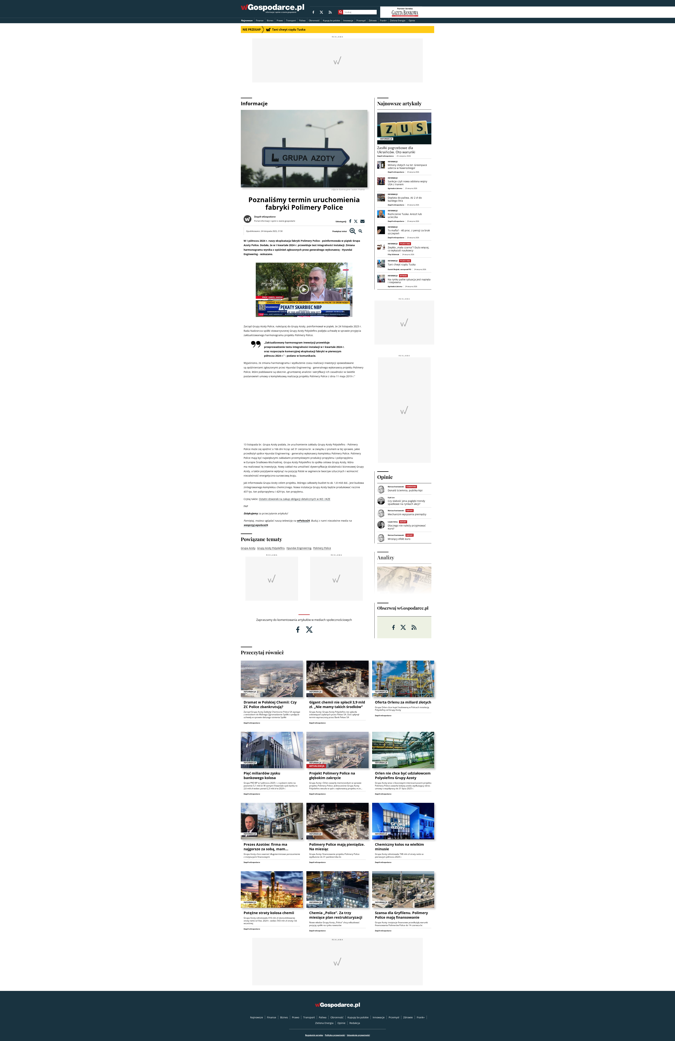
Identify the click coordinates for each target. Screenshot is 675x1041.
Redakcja (354, 1023)
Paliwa (302, 20)
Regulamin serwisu (314, 1035)
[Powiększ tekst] (353, 231)
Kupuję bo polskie (331, 20)
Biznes (270, 20)
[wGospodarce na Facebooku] (313, 12)
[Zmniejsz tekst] (360, 231)
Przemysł (360, 20)
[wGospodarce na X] (321, 12)
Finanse (259, 20)
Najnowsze (247, 20)
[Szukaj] (340, 12)
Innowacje (348, 20)
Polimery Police (322, 548)
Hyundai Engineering (299, 548)
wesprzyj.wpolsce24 (256, 525)
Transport (291, 20)
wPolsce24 (303, 520)
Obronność (314, 20)
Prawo (280, 20)
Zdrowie (373, 20)
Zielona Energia (397, 20)
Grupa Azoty (248, 548)
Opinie (412, 20)
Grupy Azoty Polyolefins (271, 548)
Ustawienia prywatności (358, 1035)
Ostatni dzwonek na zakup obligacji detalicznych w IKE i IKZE (294, 499)
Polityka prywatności (335, 1035)
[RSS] (330, 12)
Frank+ (383, 20)
